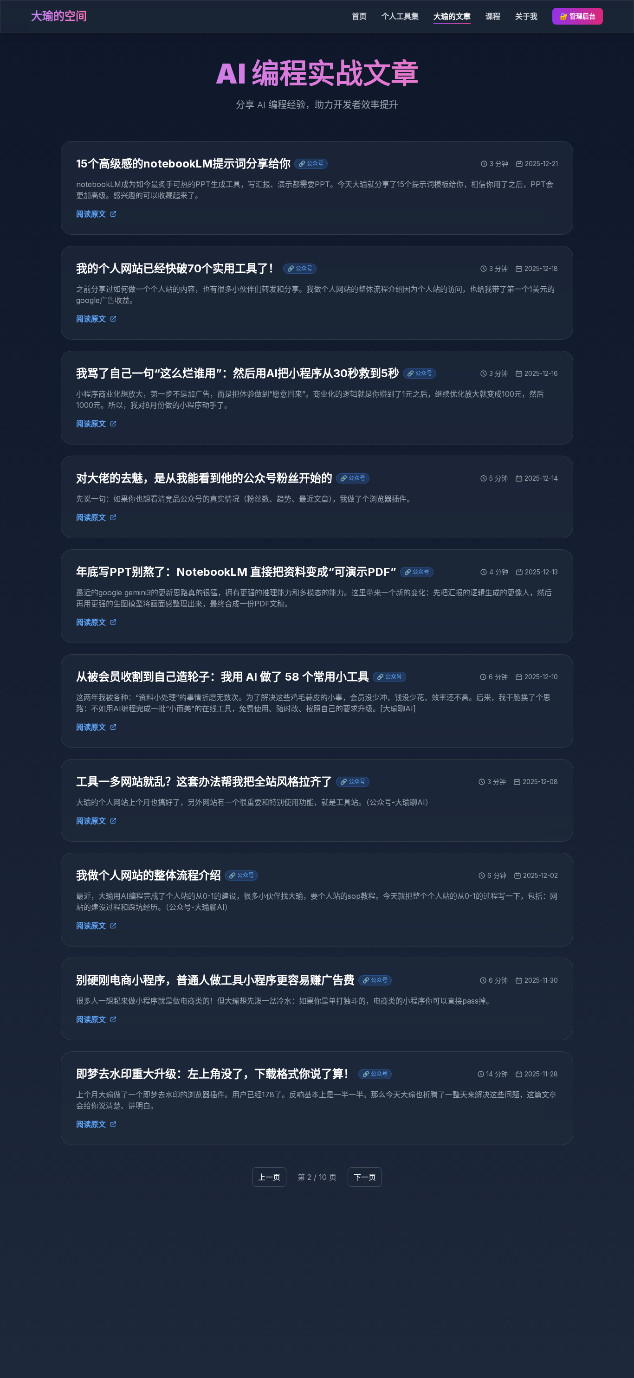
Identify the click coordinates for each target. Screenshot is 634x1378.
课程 (492, 16)
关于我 (526, 16)
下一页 (365, 1177)
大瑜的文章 (452, 16)
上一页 (269, 1177)
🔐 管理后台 (577, 16)
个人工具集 (400, 16)
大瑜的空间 (59, 16)
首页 (359, 16)
